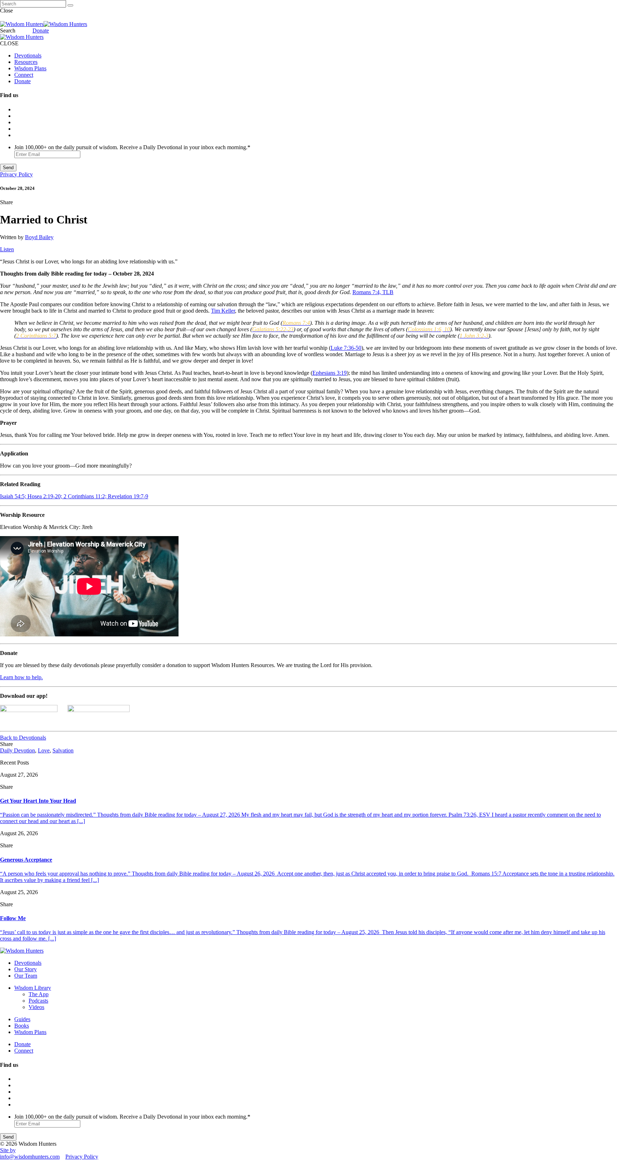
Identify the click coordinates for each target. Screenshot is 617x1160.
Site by (8, 1150)
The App (39, 994)
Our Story (25, 969)
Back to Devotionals (23, 738)
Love (44, 750)
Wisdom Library (32, 988)
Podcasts (38, 1001)
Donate (40, 30)
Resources (25, 62)
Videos (36, 1007)
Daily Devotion (17, 750)
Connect (23, 75)
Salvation (63, 750)
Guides (22, 1019)
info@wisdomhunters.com (30, 1157)
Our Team (25, 976)
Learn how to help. (21, 677)
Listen (7, 249)
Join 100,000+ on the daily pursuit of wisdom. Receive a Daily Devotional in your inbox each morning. (132, 147)
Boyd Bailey (39, 237)
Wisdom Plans (30, 68)
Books (21, 1026)
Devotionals (27, 55)
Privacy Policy (16, 174)
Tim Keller (223, 311)
